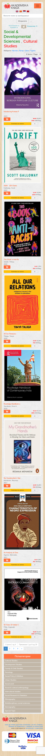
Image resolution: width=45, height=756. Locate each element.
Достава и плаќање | (23, 724)
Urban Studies (10, 680)
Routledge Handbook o (12, 404)
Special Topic (10, 711)
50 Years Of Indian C (11, 625)
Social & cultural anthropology (16, 688)
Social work (9, 684)
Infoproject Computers (34, 728)
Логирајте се (14, 27)
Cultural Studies (11, 661)
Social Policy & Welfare (14, 676)
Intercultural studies (12, 691)
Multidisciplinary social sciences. (17, 703)
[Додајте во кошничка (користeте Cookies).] (7, 119)
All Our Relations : (10, 334)
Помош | (40, 724)
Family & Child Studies (14, 668)
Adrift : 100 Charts (10, 186)
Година (32, 51)
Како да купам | (10, 724)
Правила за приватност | (17, 726)
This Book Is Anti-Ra (11, 259)
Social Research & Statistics (16, 695)
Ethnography (10, 699)
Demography (10, 707)
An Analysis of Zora (11, 553)
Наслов (15, 51)
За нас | (34, 724)
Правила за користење (34, 726)
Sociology (9, 672)
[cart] (23, 27)
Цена (27, 51)
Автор (21, 51)
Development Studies (13, 665)
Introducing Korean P (11, 111)
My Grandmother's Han (12, 478)
